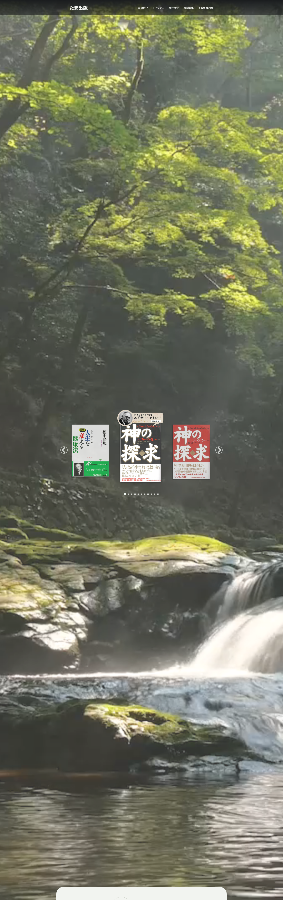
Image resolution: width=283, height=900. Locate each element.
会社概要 (174, 7)
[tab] (125, 494)
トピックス (158, 7)
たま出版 (78, 7)
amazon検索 (206, 7)
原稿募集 (189, 7)
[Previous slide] (64, 450)
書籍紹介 (143, 7)
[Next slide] (219, 450)
